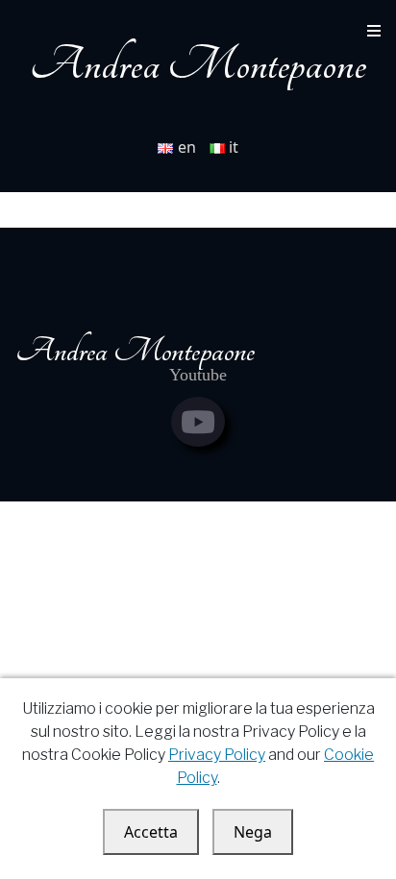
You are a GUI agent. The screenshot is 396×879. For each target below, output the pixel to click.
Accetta (151, 831)
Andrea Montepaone (198, 64)
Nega (253, 831)
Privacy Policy (216, 754)
